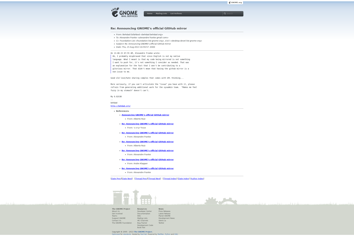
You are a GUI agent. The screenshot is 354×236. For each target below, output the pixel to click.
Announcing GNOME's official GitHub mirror (145, 115)
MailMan (161, 234)
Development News (167, 218)
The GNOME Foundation (122, 223)
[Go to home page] (128, 18)
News (161, 209)
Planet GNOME (165, 216)
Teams (114, 216)
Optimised (116, 234)
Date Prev (116, 178)
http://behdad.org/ (121, 106)
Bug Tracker (142, 223)
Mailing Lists (161, 13)
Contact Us (116, 221)
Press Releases (164, 211)
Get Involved (117, 214)
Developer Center (144, 211)
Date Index (183, 178)
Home (149, 13)
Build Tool (141, 228)
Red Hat (143, 234)
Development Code (145, 225)
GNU (176, 234)
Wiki (139, 216)
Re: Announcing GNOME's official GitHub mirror (148, 124)
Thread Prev (141, 178)
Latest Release (164, 214)
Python (167, 234)
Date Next (127, 178)
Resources (142, 209)
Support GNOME (119, 218)
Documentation (143, 214)
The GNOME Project (121, 209)
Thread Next (154, 178)
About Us (116, 211)
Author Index (197, 178)
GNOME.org (236, 2)
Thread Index (169, 178)
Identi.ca (162, 221)
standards (127, 234)
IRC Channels (142, 221)
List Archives (176, 13)
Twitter (161, 223)
